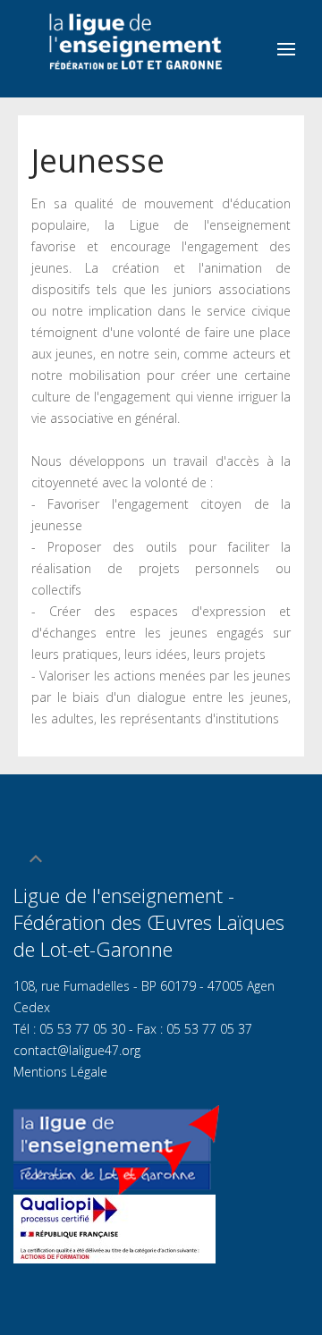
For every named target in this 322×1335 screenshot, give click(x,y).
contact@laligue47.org (76, 1050)
